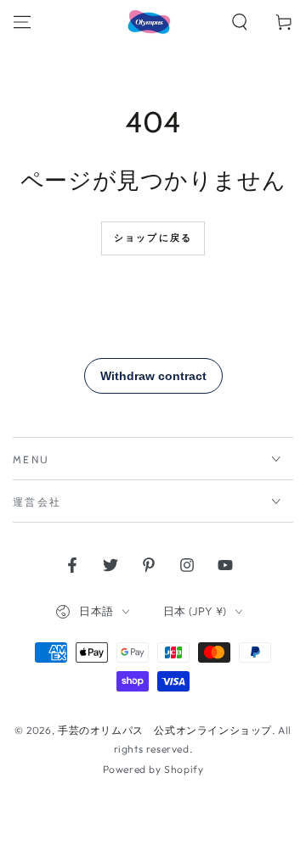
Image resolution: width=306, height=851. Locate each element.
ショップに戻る (153, 238)
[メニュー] (22, 22)
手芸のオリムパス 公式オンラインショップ (165, 730)
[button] (240, 22)
